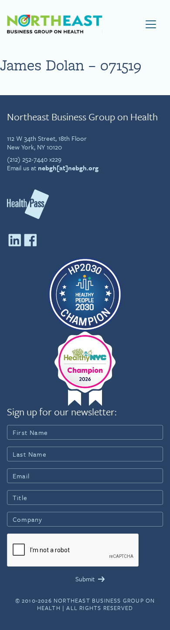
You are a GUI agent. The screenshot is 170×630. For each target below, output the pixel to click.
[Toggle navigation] (151, 24)
